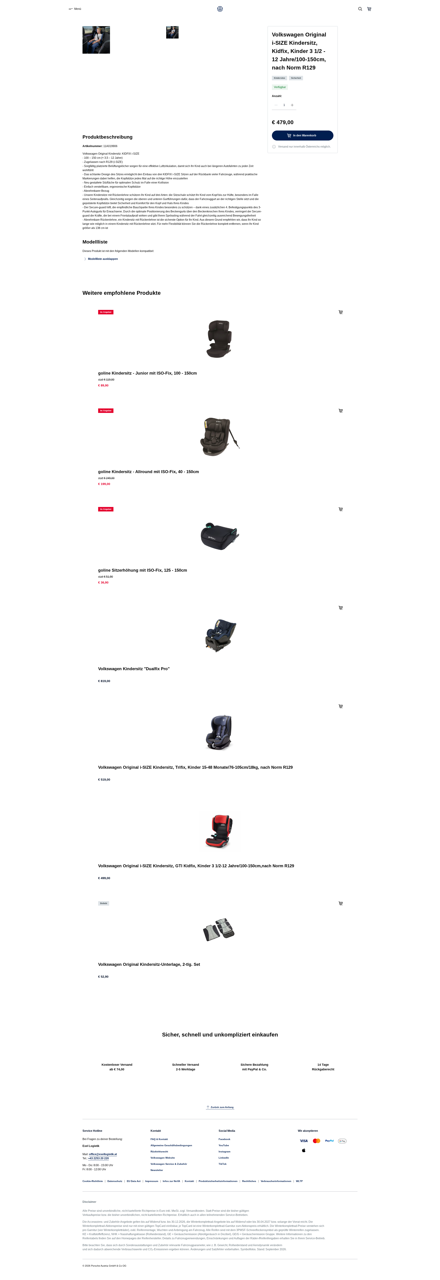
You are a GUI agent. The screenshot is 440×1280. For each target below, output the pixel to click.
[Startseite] (220, 9)
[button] (96, 56)
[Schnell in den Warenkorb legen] (341, 311)
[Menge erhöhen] (292, 105)
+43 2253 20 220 (98, 1158)
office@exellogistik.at (103, 1154)
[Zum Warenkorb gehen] (369, 9)
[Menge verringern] (276, 105)
